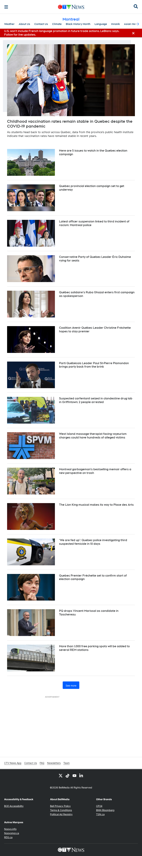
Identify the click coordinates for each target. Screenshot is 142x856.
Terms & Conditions (61, 810)
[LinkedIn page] (81, 775)
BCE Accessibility (14, 805)
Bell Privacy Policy (60, 805)
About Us (24, 24)
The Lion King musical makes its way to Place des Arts (96, 504)
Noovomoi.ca (11, 833)
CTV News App (12, 762)
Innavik (115, 24)
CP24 (99, 805)
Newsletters (54, 762)
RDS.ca (8, 837)
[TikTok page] (67, 775)
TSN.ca (100, 814)
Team (66, 762)
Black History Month (78, 24)
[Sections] (6, 6)
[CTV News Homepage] (71, 7)
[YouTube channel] (74, 775)
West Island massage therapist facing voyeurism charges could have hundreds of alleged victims (93, 435)
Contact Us (41, 24)
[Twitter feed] (61, 775)
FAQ (42, 762)
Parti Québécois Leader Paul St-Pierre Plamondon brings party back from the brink (94, 365)
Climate (57, 24)
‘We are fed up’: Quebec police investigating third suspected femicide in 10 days (93, 542)
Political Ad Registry (61, 814)
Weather (9, 24)
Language (101, 24)
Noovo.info (10, 828)
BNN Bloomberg (105, 810)
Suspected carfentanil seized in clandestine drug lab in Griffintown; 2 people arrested (95, 400)
